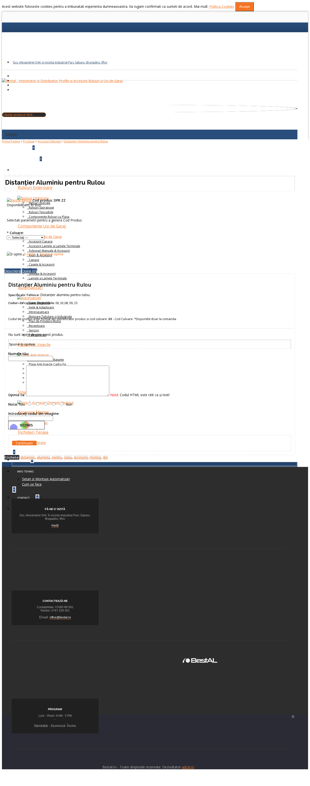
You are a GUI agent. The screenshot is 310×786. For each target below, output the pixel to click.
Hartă (55, 525)
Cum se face (32, 484)
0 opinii (29, 254)
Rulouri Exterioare (35, 187)
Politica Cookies (221, 6)
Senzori (34, 330)
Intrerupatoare (39, 312)
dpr (105, 457)
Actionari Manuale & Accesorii (49, 251)
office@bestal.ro (60, 617)
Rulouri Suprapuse (41, 207)
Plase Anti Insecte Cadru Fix (47, 364)
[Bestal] (200, 660)
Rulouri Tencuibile (41, 212)
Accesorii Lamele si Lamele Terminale (54, 246)
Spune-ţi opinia (51, 254)
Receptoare (37, 326)
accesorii (81, 457)
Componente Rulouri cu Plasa (49, 217)
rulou (68, 457)
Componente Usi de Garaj (42, 226)
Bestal (27, 200)
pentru (57, 457)
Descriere (12, 270)
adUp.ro (188, 767)
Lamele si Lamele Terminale (48, 278)
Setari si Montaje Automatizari (46, 479)
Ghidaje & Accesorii (42, 274)
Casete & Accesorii (41, 264)
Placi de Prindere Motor (45, 321)
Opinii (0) (29, 270)
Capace (34, 260)
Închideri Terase (33, 432)
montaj (95, 457)
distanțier (27, 457)
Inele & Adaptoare (41, 307)
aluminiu (43, 457)
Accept (244, 6)
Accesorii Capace (41, 241)
